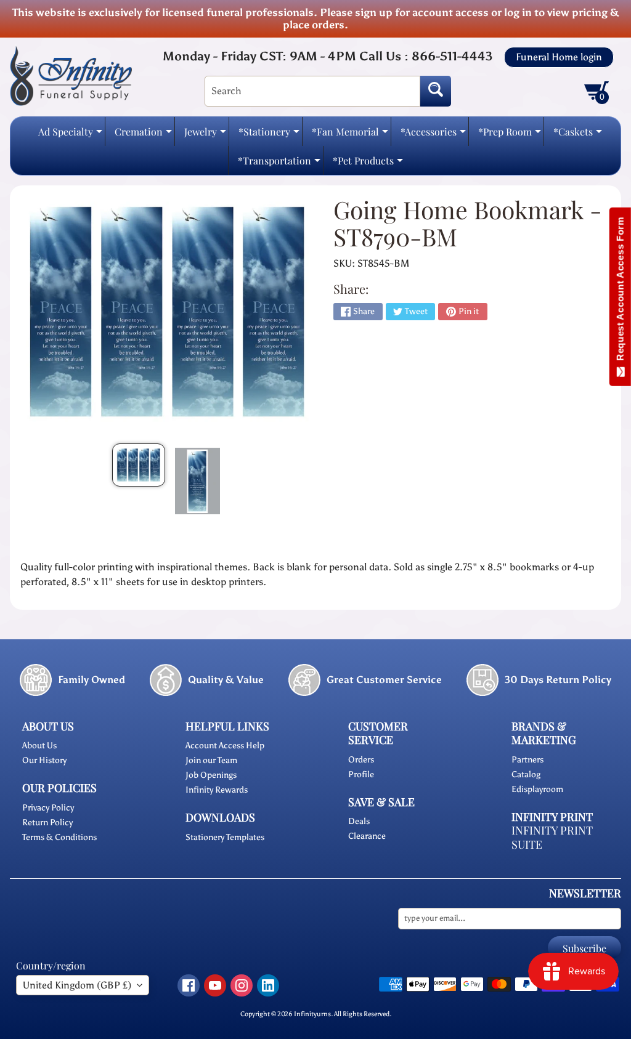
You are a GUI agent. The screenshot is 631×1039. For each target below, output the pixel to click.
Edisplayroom (537, 789)
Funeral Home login (559, 57)
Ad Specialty (70, 135)
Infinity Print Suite (552, 837)
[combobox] (312, 91)
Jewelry (205, 135)
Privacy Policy (48, 807)
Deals (359, 821)
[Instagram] (241, 985)
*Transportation (279, 164)
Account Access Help (224, 745)
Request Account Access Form (620, 291)
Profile (361, 774)
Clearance (367, 836)
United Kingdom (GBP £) (77, 985)
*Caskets (577, 135)
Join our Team (211, 760)
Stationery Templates (224, 837)
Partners (527, 759)
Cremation (143, 135)
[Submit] (435, 91)
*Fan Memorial (350, 135)
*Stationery (268, 135)
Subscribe (584, 948)
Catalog (525, 774)
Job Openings (211, 775)
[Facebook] (188, 985)
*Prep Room (509, 135)
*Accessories (433, 135)
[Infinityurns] (71, 75)
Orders (361, 759)
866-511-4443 (452, 56)
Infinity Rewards (216, 790)
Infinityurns (312, 1013)
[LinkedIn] (268, 985)
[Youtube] (215, 985)
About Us (39, 745)
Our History (44, 760)
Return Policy (47, 822)
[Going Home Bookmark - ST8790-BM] (138, 465)
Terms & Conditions (59, 837)
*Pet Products (368, 164)
